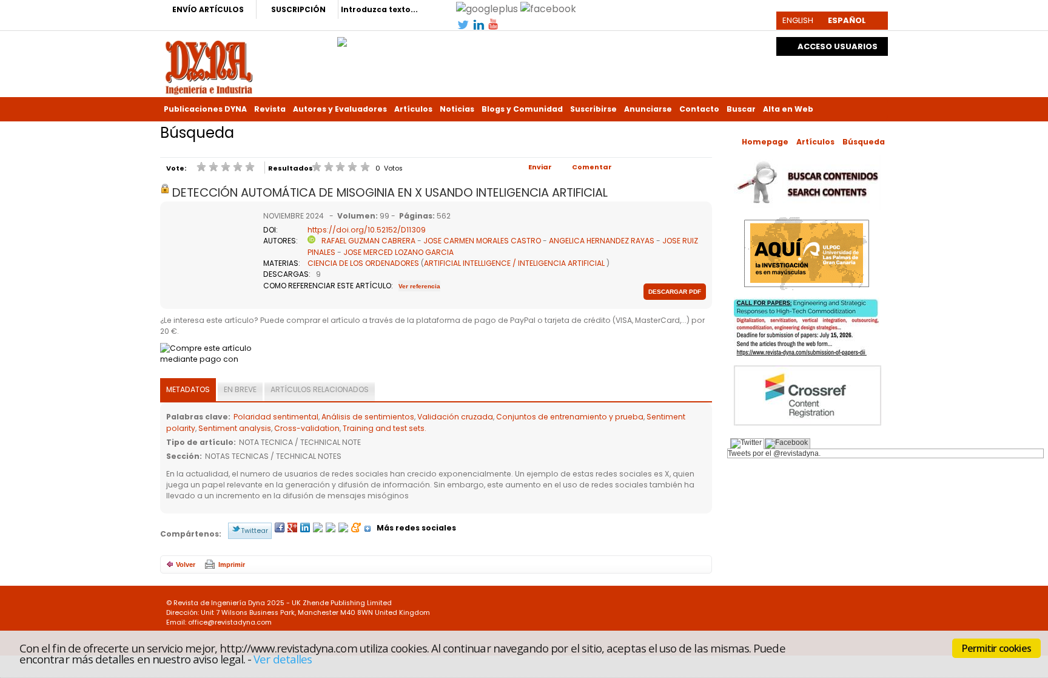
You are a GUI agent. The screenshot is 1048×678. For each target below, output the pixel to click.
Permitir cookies (996, 648)
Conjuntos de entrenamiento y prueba (569, 417)
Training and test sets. (384, 428)
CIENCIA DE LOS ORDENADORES (363, 263)
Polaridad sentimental (275, 417)
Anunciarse (648, 109)
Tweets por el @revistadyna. (774, 453)
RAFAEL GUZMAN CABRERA (368, 241)
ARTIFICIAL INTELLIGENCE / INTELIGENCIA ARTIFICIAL (514, 263)
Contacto (699, 109)
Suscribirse (593, 109)
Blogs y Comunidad (522, 109)
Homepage (765, 142)
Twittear (254, 530)
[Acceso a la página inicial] (209, 66)
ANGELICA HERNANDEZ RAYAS (601, 241)
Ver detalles (283, 658)
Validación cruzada (455, 417)
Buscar (741, 109)
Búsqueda (863, 142)
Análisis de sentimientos (367, 417)
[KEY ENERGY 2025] (342, 39)
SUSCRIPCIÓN (298, 9)
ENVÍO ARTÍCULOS (208, 9)
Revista (270, 109)
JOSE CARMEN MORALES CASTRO (482, 241)
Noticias (457, 109)
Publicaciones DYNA (205, 109)
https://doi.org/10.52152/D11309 (366, 230)
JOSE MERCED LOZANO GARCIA (398, 252)
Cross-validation (307, 428)
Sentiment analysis (234, 428)
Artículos (413, 109)
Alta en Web (788, 109)
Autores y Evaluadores (340, 109)
